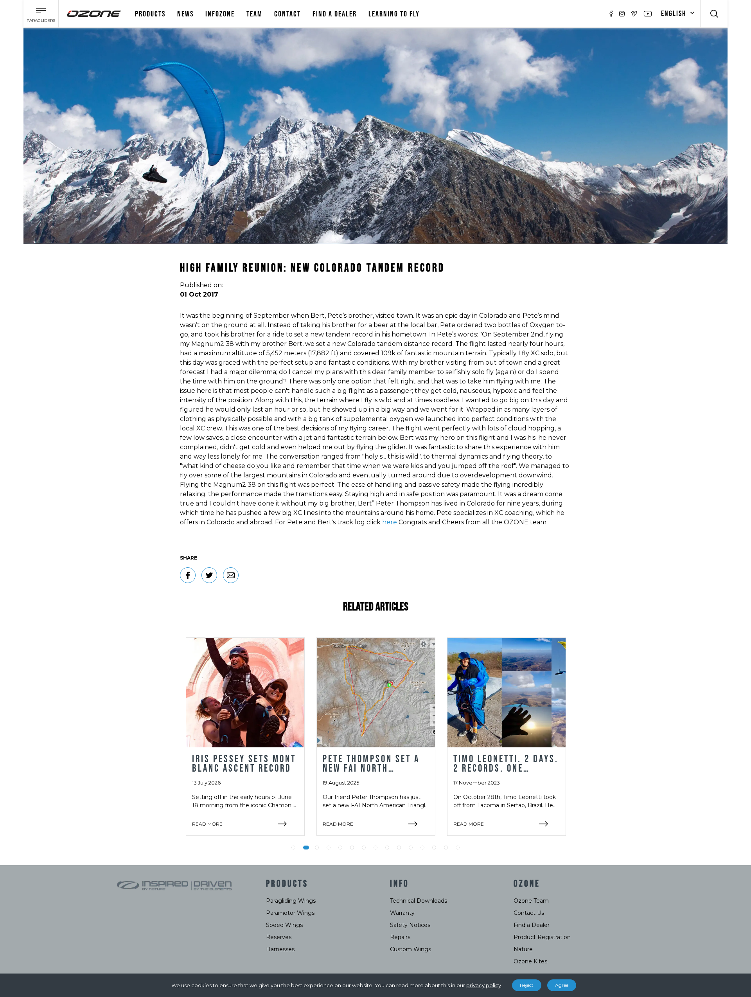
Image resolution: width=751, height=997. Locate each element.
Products (150, 14)
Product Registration (542, 937)
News (185, 14)
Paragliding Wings (291, 900)
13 (434, 847)
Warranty (402, 912)
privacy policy (483, 985)
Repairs (400, 937)
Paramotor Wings (290, 912)
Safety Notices (410, 925)
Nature (523, 949)
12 (422, 847)
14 (446, 847)
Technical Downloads (418, 900)
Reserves (278, 937)
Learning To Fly (394, 14)
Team (254, 14)
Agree (561, 985)
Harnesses (280, 949)
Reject (527, 985)
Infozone (220, 14)
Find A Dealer (335, 14)
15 (458, 847)
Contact (287, 14)
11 (411, 847)
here (389, 522)
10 (399, 847)
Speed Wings (284, 925)
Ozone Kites (530, 961)
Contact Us (529, 912)
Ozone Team (531, 900)
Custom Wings (410, 949)
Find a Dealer (532, 925)
